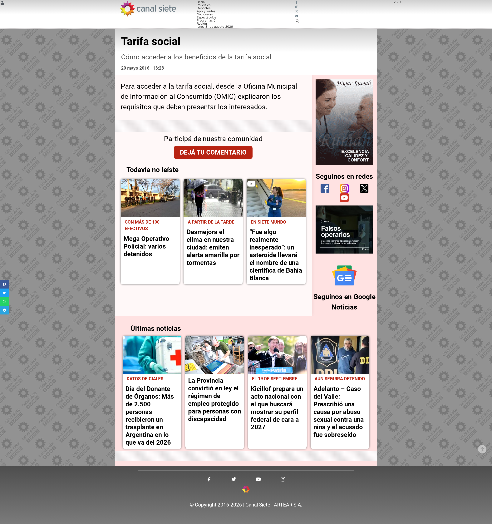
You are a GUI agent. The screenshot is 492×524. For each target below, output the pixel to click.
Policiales (203, 5)
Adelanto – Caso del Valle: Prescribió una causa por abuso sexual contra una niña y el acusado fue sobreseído (338, 412)
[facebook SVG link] (297, 2)
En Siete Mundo (268, 222)
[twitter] (364, 188)
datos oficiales (145, 378)
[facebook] (324, 188)
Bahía (201, 2)
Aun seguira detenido (340, 378)
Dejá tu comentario (213, 152)
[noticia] (150, 198)
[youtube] (344, 197)
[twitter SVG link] (297, 12)
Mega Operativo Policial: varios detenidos (146, 246)
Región (202, 23)
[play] (251, 184)
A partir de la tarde (211, 222)
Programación (207, 20)
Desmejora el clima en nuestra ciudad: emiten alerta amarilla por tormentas (213, 247)
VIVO (397, 2)
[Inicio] (147, 8)
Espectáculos (206, 17)
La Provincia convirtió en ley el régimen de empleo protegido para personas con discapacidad (214, 400)
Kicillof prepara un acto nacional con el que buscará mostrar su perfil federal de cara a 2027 (277, 408)
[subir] (482, 449)
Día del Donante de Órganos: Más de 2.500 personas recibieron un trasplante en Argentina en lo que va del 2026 (149, 415)
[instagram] (344, 188)
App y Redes (206, 11)
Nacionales (205, 14)
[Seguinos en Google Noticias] (344, 275)
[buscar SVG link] (297, 22)
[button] (4, 284)
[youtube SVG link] (297, 16)
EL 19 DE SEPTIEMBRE (274, 378)
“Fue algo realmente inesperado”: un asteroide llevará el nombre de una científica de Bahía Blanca (275, 255)
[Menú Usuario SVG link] (2, 3)
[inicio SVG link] (246, 490)
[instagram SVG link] (297, 7)
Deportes (203, 8)
